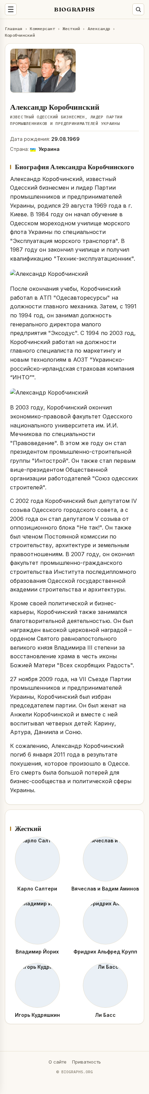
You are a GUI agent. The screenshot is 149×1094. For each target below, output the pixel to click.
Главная (14, 28)
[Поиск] (138, 9)
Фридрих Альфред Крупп (105, 952)
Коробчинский (20, 35)
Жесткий (71, 28)
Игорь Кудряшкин (37, 1015)
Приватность (86, 1062)
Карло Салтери (37, 889)
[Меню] (11, 9)
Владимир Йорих (37, 952)
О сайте (58, 1062)
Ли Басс (105, 1015)
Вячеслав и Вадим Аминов (105, 889)
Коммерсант (42, 28)
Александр (99, 28)
